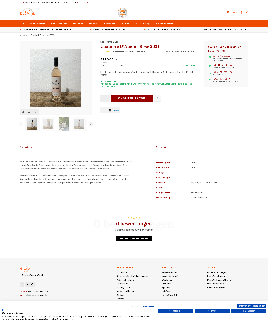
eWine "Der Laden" (59, 24)
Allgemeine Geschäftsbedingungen (132, 276)
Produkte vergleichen (216, 287)
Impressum (122, 272)
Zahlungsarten (123, 287)
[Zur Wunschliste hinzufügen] (157, 98)
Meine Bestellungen (216, 276)
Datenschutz (122, 284)
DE (75, 2)
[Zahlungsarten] (103, 110)
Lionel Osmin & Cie (109, 42)
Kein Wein (124, 24)
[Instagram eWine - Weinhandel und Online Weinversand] (32, 284)
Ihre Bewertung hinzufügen (134, 238)
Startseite (23, 35)
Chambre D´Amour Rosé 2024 (42, 35)
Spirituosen (109, 24)
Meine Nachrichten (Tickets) (219, 280)
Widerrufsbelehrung (125, 280)
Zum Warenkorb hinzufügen (132, 98)
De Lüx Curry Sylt (142, 24)
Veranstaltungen (37, 24)
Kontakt (120, 295)
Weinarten (94, 24)
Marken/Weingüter (164, 24)
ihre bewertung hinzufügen (135, 51)
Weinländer (78, 24)
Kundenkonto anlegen (217, 272)
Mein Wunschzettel (215, 284)
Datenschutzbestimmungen (143, 306)
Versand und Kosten (125, 291)
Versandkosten (119, 65)
